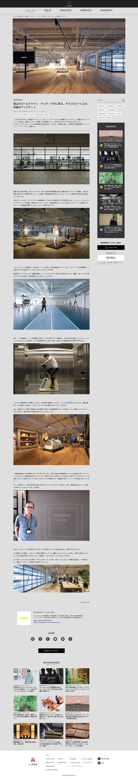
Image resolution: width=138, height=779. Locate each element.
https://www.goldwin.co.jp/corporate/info (47, 622)
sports (31, 114)
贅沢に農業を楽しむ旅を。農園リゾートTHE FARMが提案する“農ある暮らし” (25, 716)
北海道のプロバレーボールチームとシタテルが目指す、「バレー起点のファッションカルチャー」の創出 (25, 689)
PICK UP (60, 759)
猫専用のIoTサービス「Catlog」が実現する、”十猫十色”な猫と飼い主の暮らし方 (51, 716)
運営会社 (73, 759)
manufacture (24, 114)
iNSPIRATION (20, 16)
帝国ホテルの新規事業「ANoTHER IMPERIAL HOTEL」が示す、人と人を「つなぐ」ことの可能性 (76, 744)
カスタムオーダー (88, 762)
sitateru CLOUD (75, 762)
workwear (120, 106)
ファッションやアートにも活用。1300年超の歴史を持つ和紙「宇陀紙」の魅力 (50, 744)
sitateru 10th (50, 759)
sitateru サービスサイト (51, 651)
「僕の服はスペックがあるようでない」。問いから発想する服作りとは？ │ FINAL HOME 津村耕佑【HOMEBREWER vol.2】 (113, 229)
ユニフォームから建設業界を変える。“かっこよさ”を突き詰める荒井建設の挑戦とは (51, 689)
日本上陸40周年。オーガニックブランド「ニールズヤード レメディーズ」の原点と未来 (77, 689)
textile (46, 114)
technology (39, 114)
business (101, 110)
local (118, 113)
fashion (101, 106)
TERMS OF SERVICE (52, 770)
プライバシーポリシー (77, 766)
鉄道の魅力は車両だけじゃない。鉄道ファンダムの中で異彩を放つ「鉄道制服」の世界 (113, 207)
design (109, 117)
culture (101, 117)
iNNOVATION (50, 762)
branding (110, 106)
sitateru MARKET (88, 759)
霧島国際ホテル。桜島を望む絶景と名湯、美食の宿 (25, 743)
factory (16, 114)
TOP (14, 16)
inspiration (102, 113)
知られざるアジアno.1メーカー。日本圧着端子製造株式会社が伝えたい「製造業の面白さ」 (77, 716)
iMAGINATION (50, 766)
